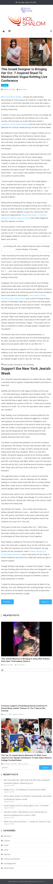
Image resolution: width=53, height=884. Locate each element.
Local (6, 850)
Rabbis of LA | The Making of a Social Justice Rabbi (25, 789)
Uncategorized (10, 863)
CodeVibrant (40, 881)
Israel (6, 845)
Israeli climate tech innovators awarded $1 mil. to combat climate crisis (46, 602)
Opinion (7, 854)
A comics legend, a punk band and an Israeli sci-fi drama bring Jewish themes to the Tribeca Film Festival (24, 708)
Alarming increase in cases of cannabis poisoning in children (9, 602)
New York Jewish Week (11, 97)
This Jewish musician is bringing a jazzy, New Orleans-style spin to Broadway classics (25, 660)
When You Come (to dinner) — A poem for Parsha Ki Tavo (27, 821)
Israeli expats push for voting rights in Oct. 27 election (26, 805)
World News (9, 868)
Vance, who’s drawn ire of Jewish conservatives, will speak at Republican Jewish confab (27, 797)
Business (7, 836)
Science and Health (12, 859)
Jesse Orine (23, 89)
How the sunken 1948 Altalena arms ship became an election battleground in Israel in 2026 (25, 813)
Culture (4, 85)
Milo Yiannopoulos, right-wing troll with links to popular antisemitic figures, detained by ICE (27, 781)
